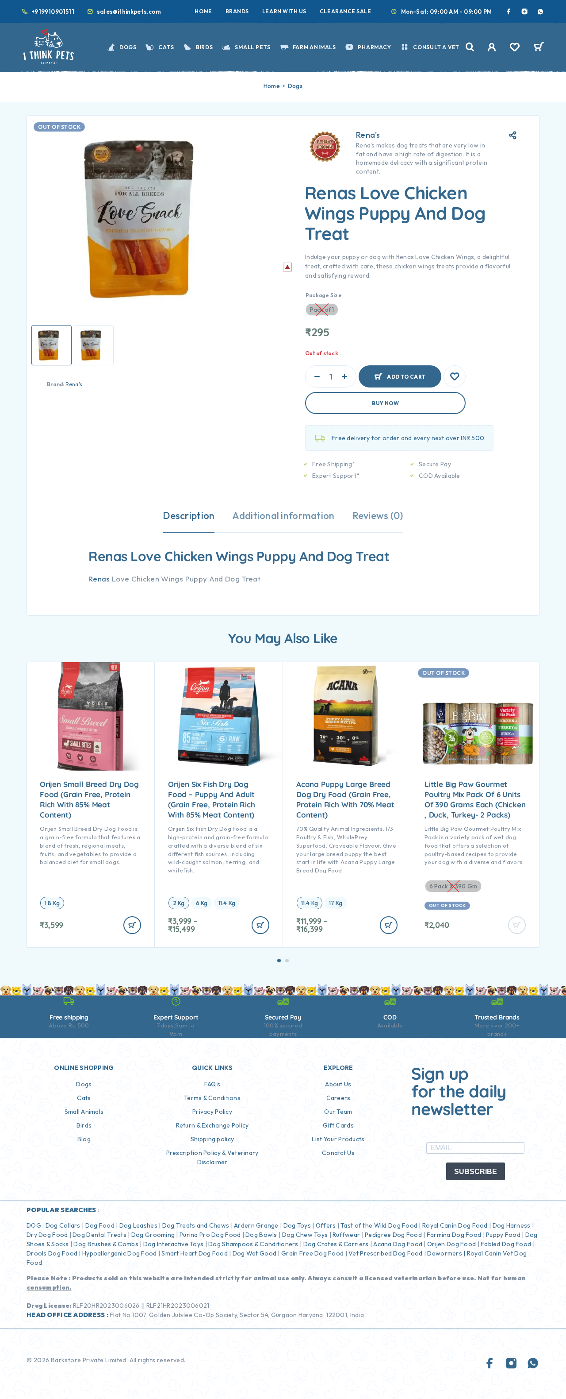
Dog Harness (512, 1225)
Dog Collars (63, 1225)
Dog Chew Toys (305, 1235)
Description (188, 515)
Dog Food (100, 1225)
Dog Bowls (261, 1235)
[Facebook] (508, 11)
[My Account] (492, 47)
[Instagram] (524, 11)
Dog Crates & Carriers (336, 1244)
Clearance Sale (345, 11)
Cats (166, 47)
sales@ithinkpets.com (129, 11)
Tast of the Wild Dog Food (378, 1225)
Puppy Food (503, 1235)
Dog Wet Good (254, 1253)
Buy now (385, 403)
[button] (279, 960)
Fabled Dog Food (506, 1244)
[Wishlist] (515, 48)
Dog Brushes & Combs (105, 1244)
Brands (237, 11)
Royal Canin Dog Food (455, 1225)
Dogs (128, 47)
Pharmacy (374, 47)
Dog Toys (297, 1225)
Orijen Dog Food (451, 1244)
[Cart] (539, 47)
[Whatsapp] (540, 11)
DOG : (35, 1225)
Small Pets (253, 47)
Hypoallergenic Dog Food (119, 1253)
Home (203, 11)
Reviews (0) (377, 515)
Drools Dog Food (52, 1253)
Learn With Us (284, 11)
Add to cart (406, 372)
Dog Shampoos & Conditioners (253, 1244)
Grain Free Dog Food (312, 1253)
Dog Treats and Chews (195, 1225)
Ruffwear (346, 1235)
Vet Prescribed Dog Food (385, 1253)
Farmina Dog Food (454, 1235)
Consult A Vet (436, 47)
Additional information (283, 515)
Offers (326, 1225)
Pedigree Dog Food (393, 1235)
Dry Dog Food (47, 1235)
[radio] (52, 903)
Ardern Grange (256, 1225)
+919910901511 (52, 11)
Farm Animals (314, 47)
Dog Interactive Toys (173, 1244)
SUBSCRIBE (475, 1171)
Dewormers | (446, 1253)
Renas (99, 578)
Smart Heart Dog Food (194, 1253)
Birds (204, 47)
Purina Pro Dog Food (210, 1235)
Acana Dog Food (397, 1244)
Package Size (324, 295)
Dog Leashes (138, 1225)
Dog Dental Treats (99, 1235)
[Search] (470, 47)
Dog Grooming (153, 1235)
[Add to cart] (132, 925)
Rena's (73, 384)
